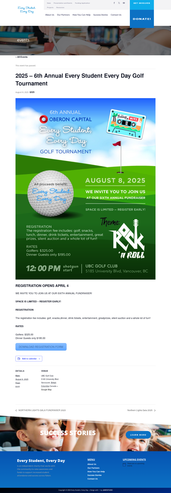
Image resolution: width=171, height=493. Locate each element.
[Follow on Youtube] (124, 3)
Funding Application (82, 3)
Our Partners (63, 14)
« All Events (21, 56)
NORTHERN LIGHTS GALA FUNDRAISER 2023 (42, 410)
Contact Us (116, 14)
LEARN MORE (138, 434)
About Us (49, 14)
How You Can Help (81, 14)
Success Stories (100, 14)
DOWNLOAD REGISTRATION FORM (41, 347)
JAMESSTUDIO (108, 490)
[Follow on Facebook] (114, 3)
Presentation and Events (63, 3)
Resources (60, 7)
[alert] (136, 464)
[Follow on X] (119, 3)
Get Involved (141, 3)
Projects (50, 7)
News (49, 3)
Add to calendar (29, 358)
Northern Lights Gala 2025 (140, 410)
